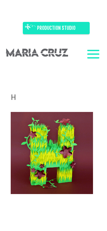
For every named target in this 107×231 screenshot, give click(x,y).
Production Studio (56, 28)
